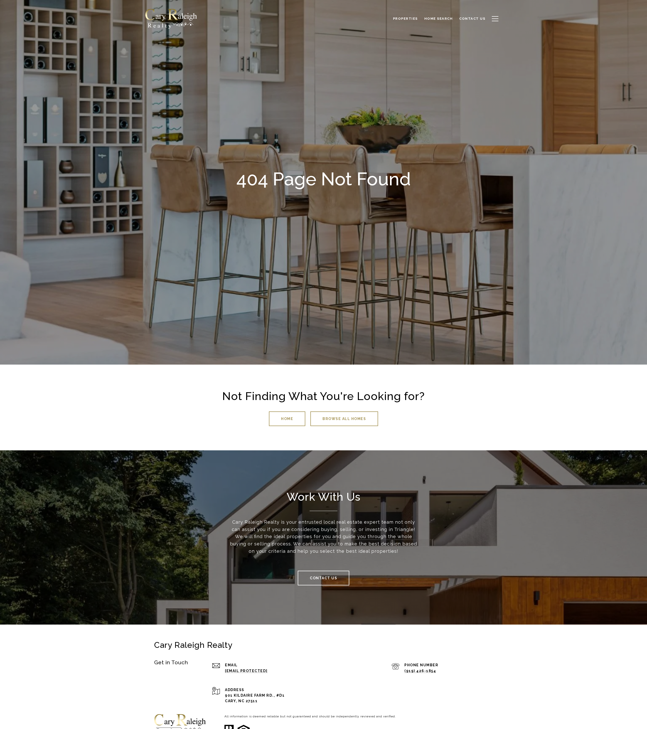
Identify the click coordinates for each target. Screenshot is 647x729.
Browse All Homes (344, 419)
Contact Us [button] (323, 578)
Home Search (438, 18)
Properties (405, 18)
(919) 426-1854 (420, 671)
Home (287, 419)
